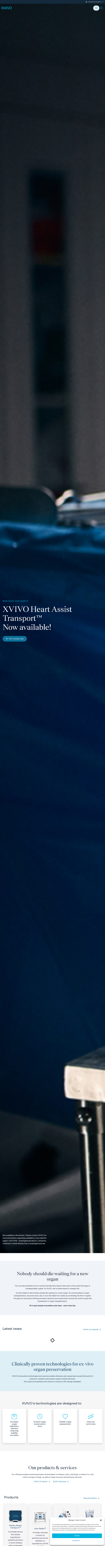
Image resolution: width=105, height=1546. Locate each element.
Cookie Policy (76, 1540)
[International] (7, 8)
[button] (101, 1520)
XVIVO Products (40, 1481)
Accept (77, 1536)
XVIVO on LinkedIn (90, 1329)
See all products (90, 1498)
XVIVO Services (59, 1481)
